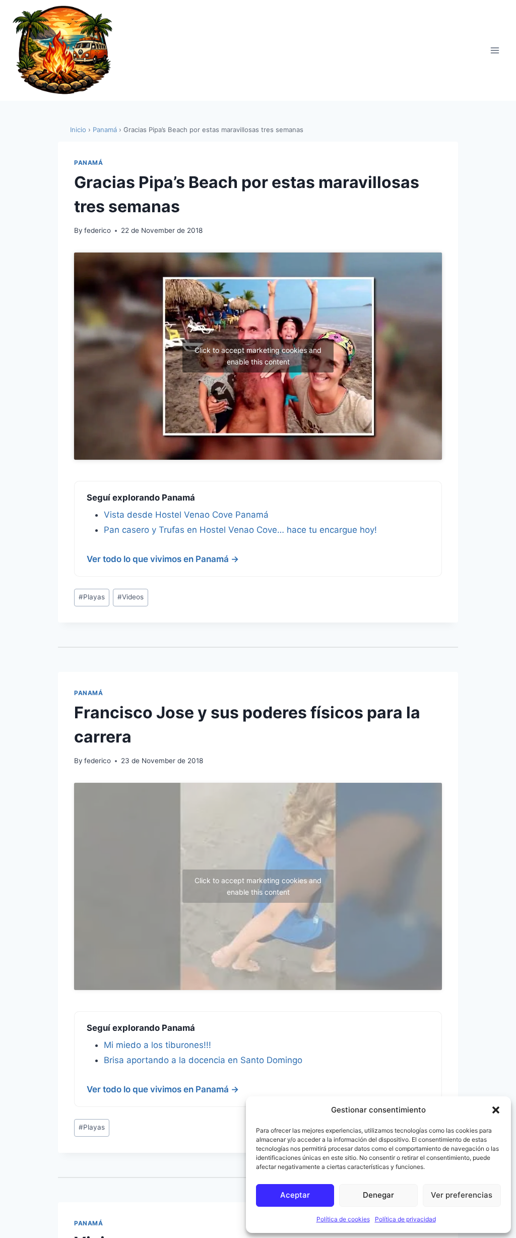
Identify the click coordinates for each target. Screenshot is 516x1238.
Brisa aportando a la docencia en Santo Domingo (203, 1060)
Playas (92, 597)
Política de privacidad (405, 1219)
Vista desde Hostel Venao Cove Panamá (186, 515)
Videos (130, 597)
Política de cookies (343, 1219)
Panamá (105, 130)
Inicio (78, 130)
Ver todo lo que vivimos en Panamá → (163, 559)
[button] (496, 1110)
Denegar (378, 1195)
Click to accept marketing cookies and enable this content (258, 356)
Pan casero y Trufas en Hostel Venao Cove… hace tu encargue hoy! (240, 530)
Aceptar (295, 1195)
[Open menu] (494, 50)
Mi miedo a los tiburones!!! (157, 1045)
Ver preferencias (461, 1195)
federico (97, 230)
